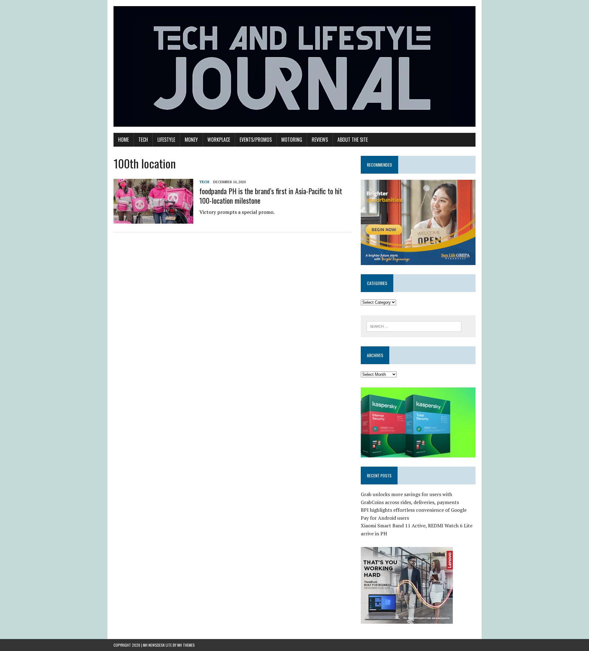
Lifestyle (166, 139)
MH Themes (186, 645)
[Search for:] (414, 325)
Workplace (218, 139)
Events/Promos (256, 139)
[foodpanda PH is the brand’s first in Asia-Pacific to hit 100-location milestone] (153, 219)
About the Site (352, 139)
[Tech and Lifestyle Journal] (294, 66)
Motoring (291, 139)
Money (191, 139)
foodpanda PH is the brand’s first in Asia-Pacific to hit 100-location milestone (270, 195)
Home (123, 139)
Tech (143, 139)
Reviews (320, 139)
